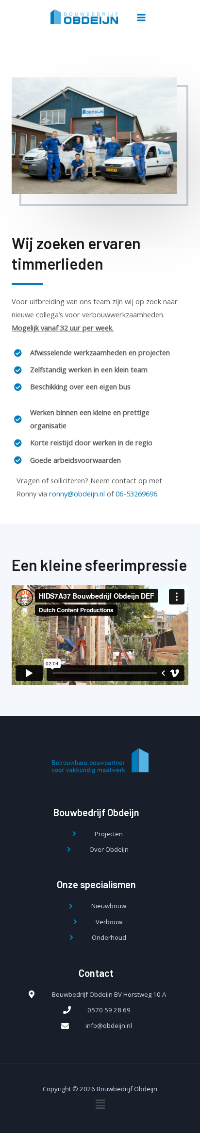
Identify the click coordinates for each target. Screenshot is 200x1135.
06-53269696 (136, 493)
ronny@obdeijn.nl (77, 493)
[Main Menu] (141, 17)
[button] (100, 634)
